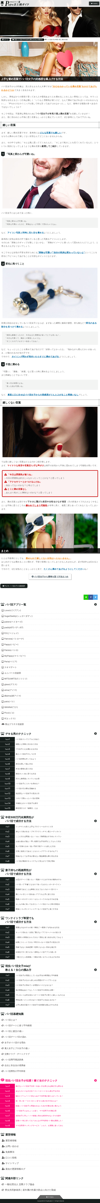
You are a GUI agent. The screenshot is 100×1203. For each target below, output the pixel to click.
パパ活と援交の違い (14, 1031)
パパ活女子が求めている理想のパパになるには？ (34, 985)
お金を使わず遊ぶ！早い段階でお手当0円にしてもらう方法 (38, 841)
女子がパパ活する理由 (15, 1042)
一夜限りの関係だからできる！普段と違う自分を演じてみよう (39, 937)
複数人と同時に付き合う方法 (27, 744)
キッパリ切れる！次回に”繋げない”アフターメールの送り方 (38, 932)
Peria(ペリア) (10, 661)
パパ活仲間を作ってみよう (26, 759)
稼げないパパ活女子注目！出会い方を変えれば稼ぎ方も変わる (39, 1086)
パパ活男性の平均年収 (15, 1071)
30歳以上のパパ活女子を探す (27, 803)
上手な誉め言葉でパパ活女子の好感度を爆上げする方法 (37, 1005)
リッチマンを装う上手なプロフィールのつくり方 (34, 827)
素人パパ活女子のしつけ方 (26, 754)
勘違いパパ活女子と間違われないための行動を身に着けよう (38, 1106)
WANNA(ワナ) (11, 707)
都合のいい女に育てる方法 (26, 774)
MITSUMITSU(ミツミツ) (15, 678)
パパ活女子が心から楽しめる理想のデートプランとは (36, 980)
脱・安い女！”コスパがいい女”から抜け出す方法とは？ (37, 1101)
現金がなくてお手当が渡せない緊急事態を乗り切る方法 (37, 856)
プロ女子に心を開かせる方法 (27, 749)
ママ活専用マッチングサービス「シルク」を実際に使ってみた (39, 1125)
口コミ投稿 (11, 1157)
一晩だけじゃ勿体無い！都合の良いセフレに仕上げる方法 (38, 957)
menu (95, 3)
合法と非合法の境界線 (15, 1065)
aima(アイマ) (10, 690)
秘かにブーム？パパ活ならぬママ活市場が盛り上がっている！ (39, 1096)
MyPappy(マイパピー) (15, 656)
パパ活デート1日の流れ (15, 1037)
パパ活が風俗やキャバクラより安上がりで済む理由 (35, 861)
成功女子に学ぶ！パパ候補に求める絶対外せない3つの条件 (38, 1116)
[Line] (86, 597)
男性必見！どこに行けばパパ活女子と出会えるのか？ (36, 1000)
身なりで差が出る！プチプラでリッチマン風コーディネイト (38, 831)
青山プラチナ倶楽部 (14, 724)
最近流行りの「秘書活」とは (27, 808)
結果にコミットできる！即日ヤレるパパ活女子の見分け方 (38, 942)
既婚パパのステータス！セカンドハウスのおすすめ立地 (37, 899)
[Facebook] (90, 597)
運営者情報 (11, 1140)
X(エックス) (9, 718)
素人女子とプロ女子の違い (17, 1048)
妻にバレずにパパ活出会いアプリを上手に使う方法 (35, 894)
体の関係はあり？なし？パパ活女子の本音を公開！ (35, 990)
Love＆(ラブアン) (12, 610)
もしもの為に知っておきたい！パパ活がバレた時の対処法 (38, 904)
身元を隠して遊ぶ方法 (24, 764)
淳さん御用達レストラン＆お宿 (27, 779)
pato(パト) (9, 701)
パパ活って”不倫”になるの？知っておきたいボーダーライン (38, 884)
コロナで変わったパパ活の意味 (27, 798)
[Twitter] (95, 597)
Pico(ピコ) (9, 713)
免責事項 (9, 1151)
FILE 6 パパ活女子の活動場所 (15, 586)
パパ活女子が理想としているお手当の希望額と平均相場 (37, 975)
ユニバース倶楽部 (12, 673)
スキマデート (10, 667)
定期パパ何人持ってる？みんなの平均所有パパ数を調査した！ (39, 1121)
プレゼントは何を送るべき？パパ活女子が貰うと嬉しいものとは (40, 995)
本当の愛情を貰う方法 (24, 769)
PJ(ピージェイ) (11, 633)
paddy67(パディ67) (13, 627)
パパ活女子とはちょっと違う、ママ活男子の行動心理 (36, 1111)
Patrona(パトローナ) (14, 639)
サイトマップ (12, 1163)
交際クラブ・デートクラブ (17, 1054)
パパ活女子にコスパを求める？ (27, 783)
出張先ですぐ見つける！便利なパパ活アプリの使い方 (36, 952)
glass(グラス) (10, 684)
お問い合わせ (12, 1146)
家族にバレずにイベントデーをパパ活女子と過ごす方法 (37, 909)
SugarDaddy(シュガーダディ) (18, 616)
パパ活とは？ (11, 1020)
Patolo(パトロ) (11, 650)
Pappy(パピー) (11, 644)
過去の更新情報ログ (15, 1168)
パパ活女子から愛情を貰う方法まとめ (51, 576)
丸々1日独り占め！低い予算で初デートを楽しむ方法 (35, 846)
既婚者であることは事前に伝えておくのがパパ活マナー (37, 889)
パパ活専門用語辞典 (14, 1059)
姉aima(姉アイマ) (12, 696)
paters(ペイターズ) (13, 622)
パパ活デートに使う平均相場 (18, 1025)
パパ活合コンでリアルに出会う (27, 739)
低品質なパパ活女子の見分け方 (27, 793)
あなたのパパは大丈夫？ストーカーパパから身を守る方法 (38, 1091)
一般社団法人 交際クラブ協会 (19, 1184)
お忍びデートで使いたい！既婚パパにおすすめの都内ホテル (38, 879)
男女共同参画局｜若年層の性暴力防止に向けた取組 (30, 1189)
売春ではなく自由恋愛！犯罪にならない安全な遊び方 (36, 947)
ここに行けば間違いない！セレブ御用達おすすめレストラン (38, 836)
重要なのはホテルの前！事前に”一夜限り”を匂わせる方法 (37, 927)
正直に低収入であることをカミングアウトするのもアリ (37, 851)
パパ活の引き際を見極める (26, 788)
